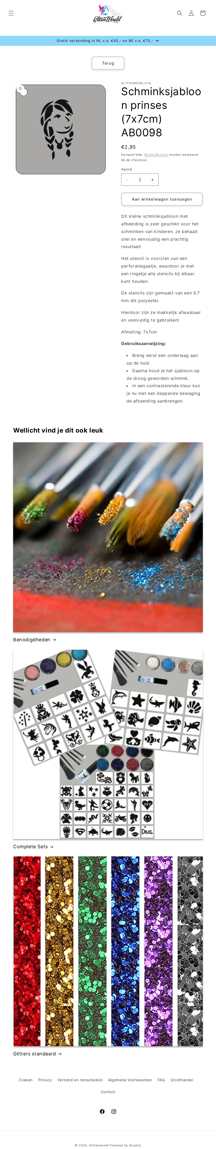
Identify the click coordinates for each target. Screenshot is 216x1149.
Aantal (126, 169)
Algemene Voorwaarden (130, 1080)
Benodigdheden (32, 639)
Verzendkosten (156, 155)
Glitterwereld (99, 1145)
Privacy (45, 1080)
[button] (11, 13)
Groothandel (181, 1080)
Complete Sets (30, 846)
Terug (108, 63)
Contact (108, 1091)
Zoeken (26, 1080)
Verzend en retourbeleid (79, 1080)
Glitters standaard (34, 1053)
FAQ (161, 1080)
